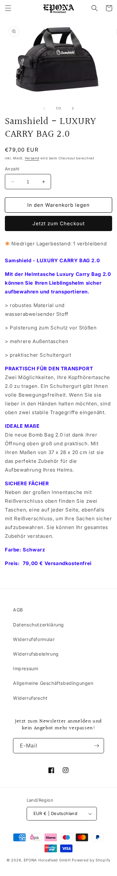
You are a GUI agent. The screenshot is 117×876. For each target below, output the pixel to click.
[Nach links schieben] (44, 108)
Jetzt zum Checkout (58, 223)
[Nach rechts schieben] (73, 108)
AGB (18, 609)
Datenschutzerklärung (38, 624)
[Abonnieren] (96, 745)
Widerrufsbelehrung (36, 654)
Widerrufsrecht (30, 698)
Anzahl (12, 168)
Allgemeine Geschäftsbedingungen (53, 683)
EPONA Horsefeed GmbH (47, 860)
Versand (32, 158)
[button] (8, 8)
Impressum (25, 668)
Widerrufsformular (34, 639)
